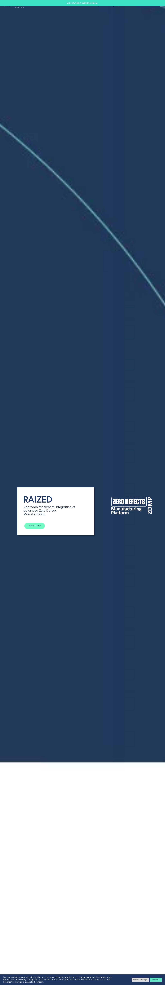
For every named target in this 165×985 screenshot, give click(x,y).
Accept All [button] (156, 980)
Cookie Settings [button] (140, 980)
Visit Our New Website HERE (82, 3)
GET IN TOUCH (34, 526)
